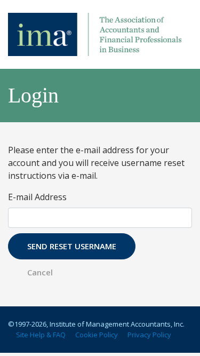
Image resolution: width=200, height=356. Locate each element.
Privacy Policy (149, 334)
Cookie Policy (96, 334)
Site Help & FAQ (41, 334)
